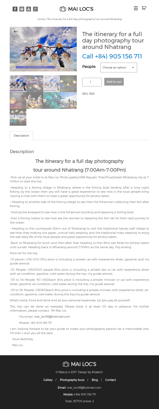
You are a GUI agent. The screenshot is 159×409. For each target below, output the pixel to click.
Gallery (48, 380)
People (89, 66)
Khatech (97, 372)
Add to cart (114, 81)
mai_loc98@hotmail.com (52, 316)
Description (21, 135)
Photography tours (72, 380)
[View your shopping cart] (142, 8)
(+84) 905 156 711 (85, 394)
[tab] (21, 135)
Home (41, 19)
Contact (110, 380)
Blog (95, 380)
